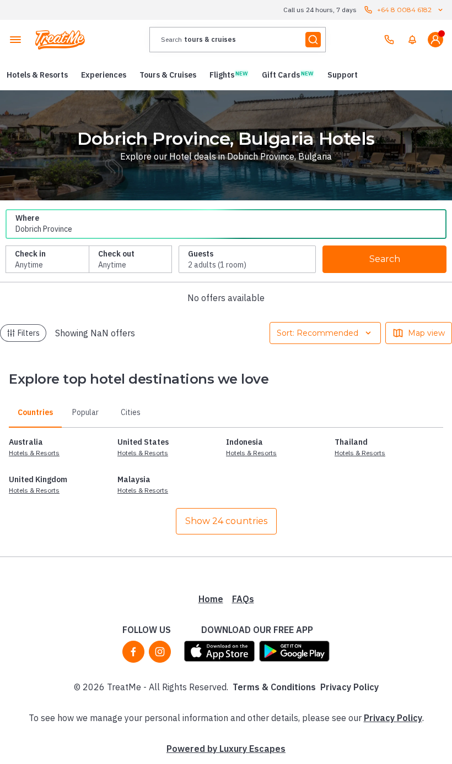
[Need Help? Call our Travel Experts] (389, 39)
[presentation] (237, 40)
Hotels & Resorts (34, 453)
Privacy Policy (349, 686)
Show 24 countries (226, 521)
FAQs (243, 598)
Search (384, 259)
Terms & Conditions (274, 686)
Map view (426, 333)
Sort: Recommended (317, 333)
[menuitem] (412, 40)
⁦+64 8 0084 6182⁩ (404, 10)
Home (210, 598)
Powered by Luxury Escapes (226, 748)
